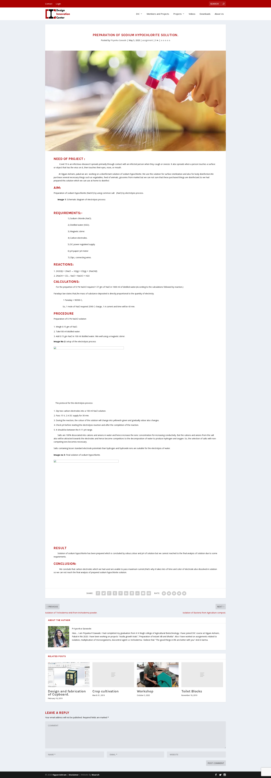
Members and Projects (158, 14)
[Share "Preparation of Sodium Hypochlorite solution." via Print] (149, 593)
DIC (138, 14)
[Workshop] (158, 674)
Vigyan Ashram (59, 774)
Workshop (145, 691)
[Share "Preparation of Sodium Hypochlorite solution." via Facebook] (98, 593)
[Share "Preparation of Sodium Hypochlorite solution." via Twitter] (103, 593)
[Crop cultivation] (113, 674)
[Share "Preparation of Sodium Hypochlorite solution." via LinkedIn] (126, 593)
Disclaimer (74, 774)
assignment (147, 40)
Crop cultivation (105, 691)
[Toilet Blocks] (202, 674)
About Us (219, 14)
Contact (48, 3)
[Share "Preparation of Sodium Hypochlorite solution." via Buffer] (132, 593)
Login (58, 3)
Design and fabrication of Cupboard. (67, 692)
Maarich (95, 774)
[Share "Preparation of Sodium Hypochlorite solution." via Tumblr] (115, 593)
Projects (177, 14)
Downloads (205, 14)
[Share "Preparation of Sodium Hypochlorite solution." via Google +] (109, 593)
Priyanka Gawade (118, 40)
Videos (192, 14)
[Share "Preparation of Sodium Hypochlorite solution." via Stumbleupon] (137, 593)
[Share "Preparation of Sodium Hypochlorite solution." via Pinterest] (120, 593)
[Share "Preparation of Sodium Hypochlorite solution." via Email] (143, 593)
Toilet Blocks (191, 691)
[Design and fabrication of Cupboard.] (69, 674)
